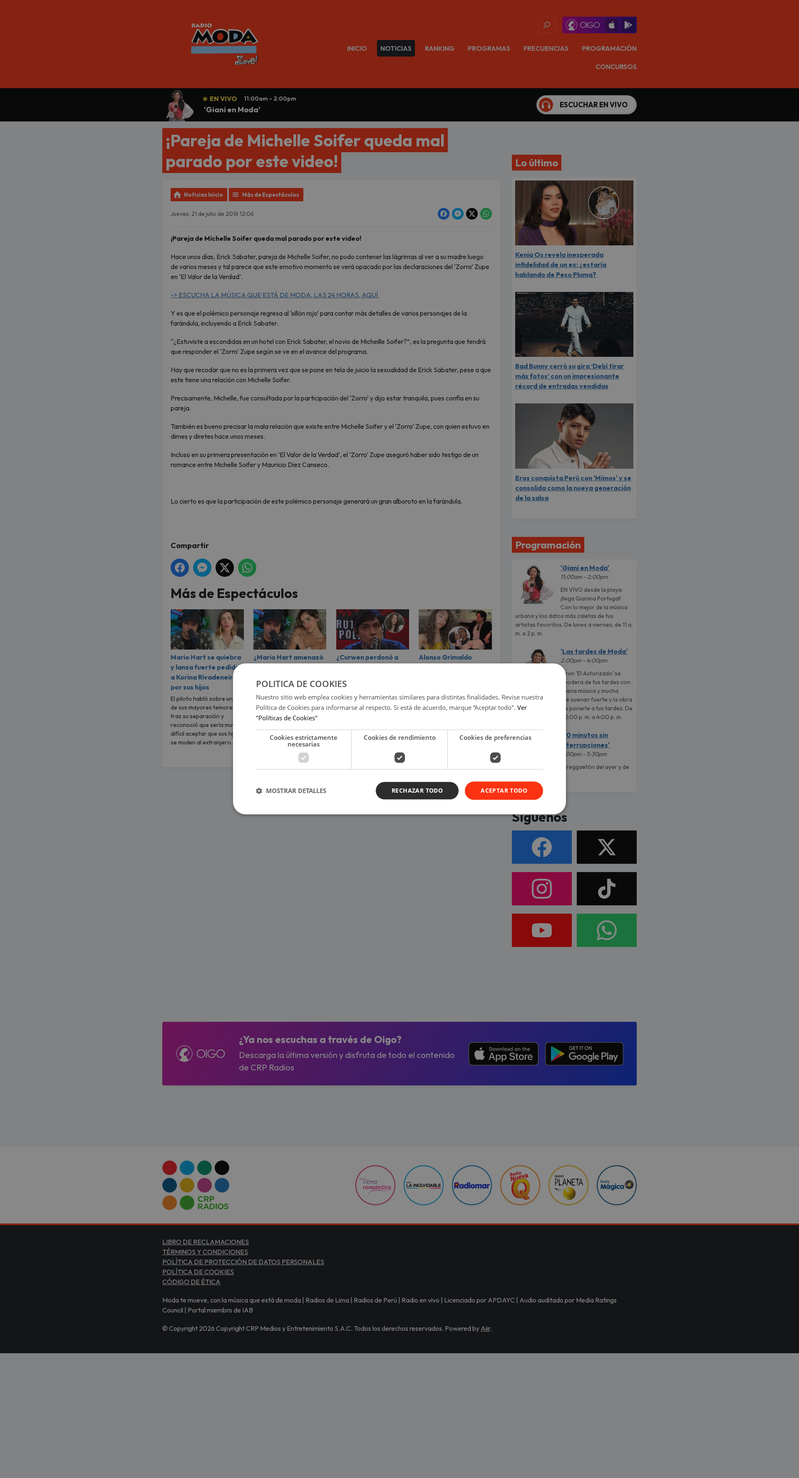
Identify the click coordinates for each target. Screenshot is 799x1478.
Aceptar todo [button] (504, 790)
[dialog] (399, 738)
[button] (291, 790)
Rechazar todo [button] (417, 790)
